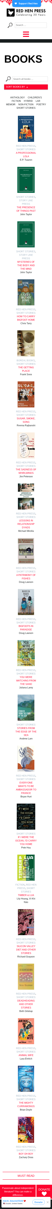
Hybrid (28, 101)
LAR (38, 101)
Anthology (17, 97)
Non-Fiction (26, 104)
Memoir (10, 104)
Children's (35, 97)
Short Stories (26, 108)
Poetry (41, 104)
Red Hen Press (25, 146)
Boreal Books (26, 360)
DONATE (44, 1189)
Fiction (16, 101)
